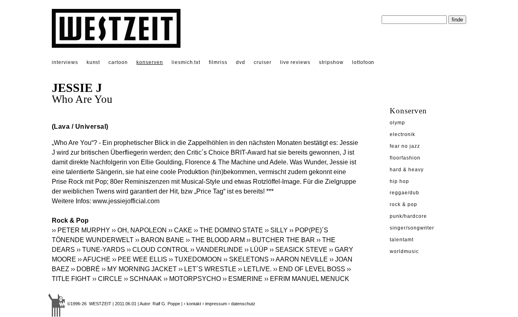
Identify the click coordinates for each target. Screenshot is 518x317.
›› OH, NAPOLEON (139, 230)
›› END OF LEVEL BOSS (309, 269)
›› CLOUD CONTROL (158, 249)
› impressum (214, 303)
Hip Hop (399, 181)
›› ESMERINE (243, 278)
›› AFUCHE (94, 259)
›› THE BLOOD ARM (215, 239)
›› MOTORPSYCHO (192, 278)
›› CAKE (180, 230)
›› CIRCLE (107, 278)
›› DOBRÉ (85, 269)
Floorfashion (405, 157)
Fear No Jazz (405, 146)
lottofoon (363, 62)
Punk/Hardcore (408, 216)
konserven (149, 62)
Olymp (397, 122)
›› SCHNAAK (143, 278)
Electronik (402, 134)
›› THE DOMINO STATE (228, 230)
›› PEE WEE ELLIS (139, 259)
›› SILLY (276, 230)
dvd (240, 62)
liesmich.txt (186, 62)
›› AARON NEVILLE (299, 259)
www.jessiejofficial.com (126, 201)
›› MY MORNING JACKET (139, 269)
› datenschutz (241, 303)
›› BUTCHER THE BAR (280, 239)
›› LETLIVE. (255, 269)
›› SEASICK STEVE (298, 249)
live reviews (295, 62)
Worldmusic (404, 251)
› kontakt (192, 303)
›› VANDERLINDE (216, 249)
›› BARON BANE (159, 239)
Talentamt (402, 239)
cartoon (118, 62)
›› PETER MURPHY (81, 230)
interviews (65, 62)
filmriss (218, 62)
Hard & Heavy (407, 169)
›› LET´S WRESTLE (207, 269)
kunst (93, 62)
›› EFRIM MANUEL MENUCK (306, 278)
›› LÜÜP (256, 249)
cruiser (263, 62)
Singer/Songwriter (412, 228)
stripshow (331, 62)
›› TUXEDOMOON (195, 259)
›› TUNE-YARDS (100, 249)
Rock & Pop (403, 204)
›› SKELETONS (246, 259)
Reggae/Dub (404, 192)
